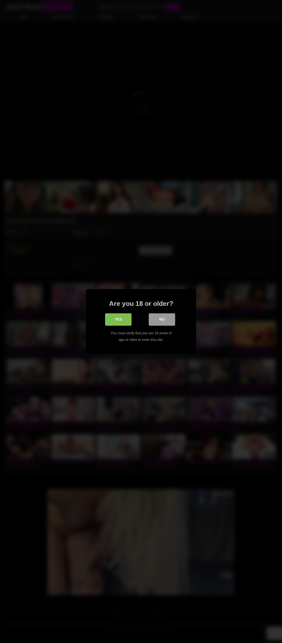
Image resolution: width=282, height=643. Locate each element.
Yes (118, 319)
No (162, 319)
